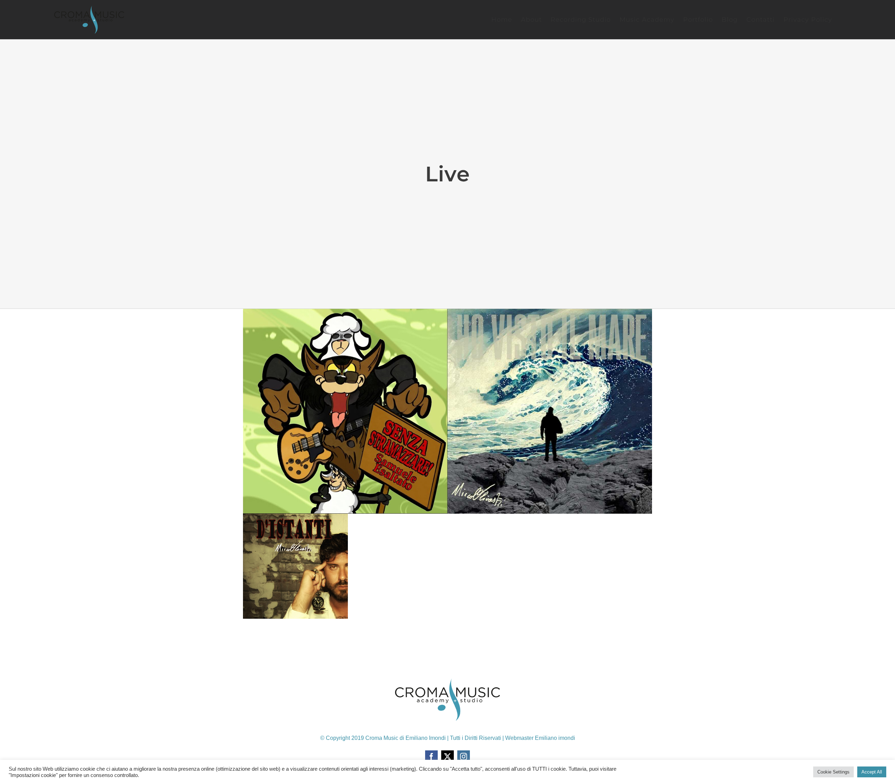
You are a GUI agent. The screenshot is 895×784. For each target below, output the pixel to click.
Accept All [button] (871, 772)
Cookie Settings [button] (833, 772)
